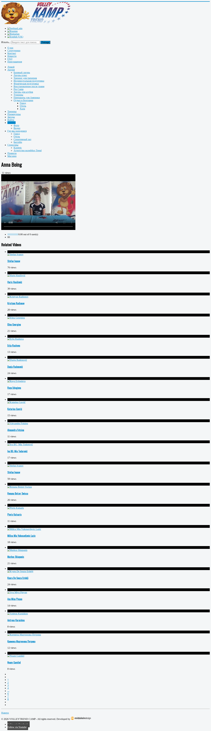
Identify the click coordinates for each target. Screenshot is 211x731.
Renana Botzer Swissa (17, 493)
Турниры (18, 94)
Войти (10, 120)
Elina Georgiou (14, 324)
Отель (23, 106)
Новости (12, 56)
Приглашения (14, 61)
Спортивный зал (22, 139)
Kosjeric (18, 147)
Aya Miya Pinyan (14, 599)
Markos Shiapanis (15, 557)
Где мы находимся (17, 131)
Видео (17, 128)
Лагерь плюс (20, 75)
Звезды (11, 117)
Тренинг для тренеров (25, 78)
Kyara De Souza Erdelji (17, 578)
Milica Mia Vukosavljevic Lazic (21, 536)
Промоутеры (14, 114)
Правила (12, 153)
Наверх (5, 713)
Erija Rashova (13, 345)
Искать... (6, 42)
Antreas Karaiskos (16, 620)
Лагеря (11, 69)
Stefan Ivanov (13, 261)
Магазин (12, 156)
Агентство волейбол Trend (28, 150)
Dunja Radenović (15, 367)
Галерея (11, 122)
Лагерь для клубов (23, 92)
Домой (11, 67)
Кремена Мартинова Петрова (21, 641)
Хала (22, 108)
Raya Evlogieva (14, 388)
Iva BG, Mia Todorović (17, 451)
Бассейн (18, 142)
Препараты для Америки (27, 97)
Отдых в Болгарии (23, 100)
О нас (10, 47)
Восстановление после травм (29, 86)
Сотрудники (13, 50)
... (8, 691)
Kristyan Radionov (15, 303)
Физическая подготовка (26, 83)
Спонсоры (12, 145)
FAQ (9, 59)
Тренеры (12, 111)
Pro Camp (18, 89)
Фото (16, 125)
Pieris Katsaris (14, 514)
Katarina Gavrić (14, 409)
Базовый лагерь (22, 72)
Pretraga (45, 42)
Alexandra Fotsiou (15, 430)
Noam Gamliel (14, 662)
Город (23, 103)
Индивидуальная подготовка (29, 81)
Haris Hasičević (14, 282)
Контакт (11, 53)
